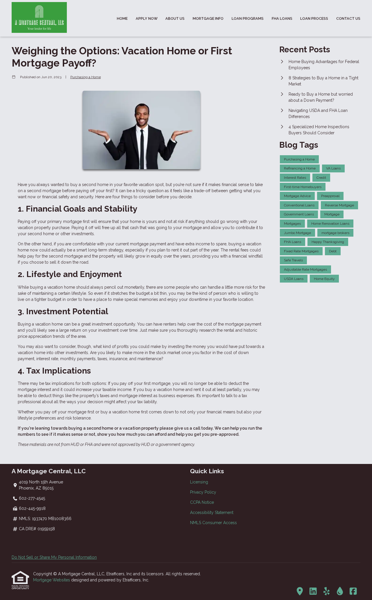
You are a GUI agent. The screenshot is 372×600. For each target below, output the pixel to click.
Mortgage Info (208, 18)
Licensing (199, 482)
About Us (175, 18)
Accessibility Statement (211, 512)
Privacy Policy (203, 492)
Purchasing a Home (85, 77)
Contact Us (348, 18)
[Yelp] (326, 591)
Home (122, 18)
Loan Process (314, 18)
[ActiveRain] (340, 591)
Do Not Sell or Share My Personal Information (54, 557)
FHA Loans (282, 18)
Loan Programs (248, 18)
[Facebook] (353, 591)
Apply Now (147, 18)
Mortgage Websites (52, 580)
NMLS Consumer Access (213, 522)
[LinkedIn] (313, 591)
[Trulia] (300, 591)
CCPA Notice (202, 502)
